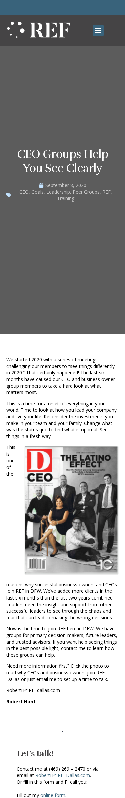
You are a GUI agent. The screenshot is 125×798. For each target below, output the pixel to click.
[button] (98, 30)
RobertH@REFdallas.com (33, 690)
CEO (24, 192)
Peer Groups (86, 192)
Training (65, 198)
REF (106, 192)
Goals (37, 192)
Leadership (58, 192)
